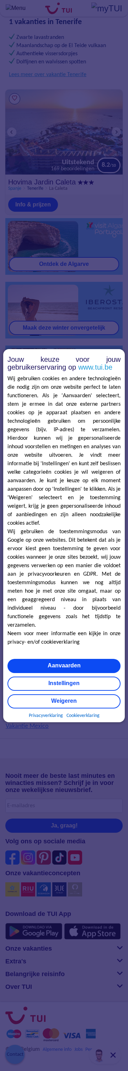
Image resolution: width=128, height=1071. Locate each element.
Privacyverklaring (46, 715)
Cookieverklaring (83, 715)
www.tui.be (95, 367)
